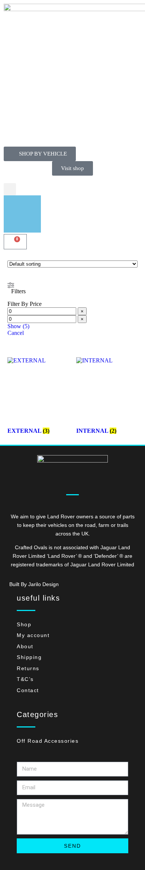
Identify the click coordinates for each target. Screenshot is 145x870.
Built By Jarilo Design (34, 584)
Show (18, 326)
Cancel (15, 333)
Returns (28, 668)
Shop (24, 624)
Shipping (29, 657)
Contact (28, 690)
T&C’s (25, 679)
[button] (10, 189)
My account (33, 635)
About (25, 646)
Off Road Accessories (47, 741)
